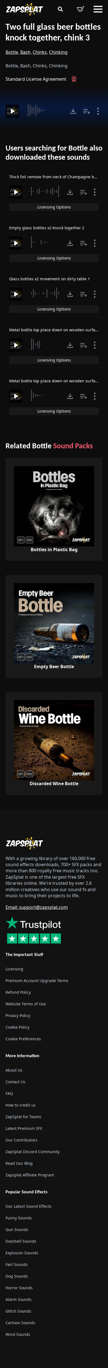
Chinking (58, 52)
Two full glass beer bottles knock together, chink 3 (53, 33)
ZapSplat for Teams (23, 1116)
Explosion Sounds (22, 1252)
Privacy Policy (18, 1015)
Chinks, (40, 52)
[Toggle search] (60, 9)
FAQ (9, 1093)
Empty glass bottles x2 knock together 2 (46, 227)
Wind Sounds (18, 1334)
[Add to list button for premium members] (87, 111)
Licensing (14, 969)
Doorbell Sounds (21, 1241)
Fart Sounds (17, 1264)
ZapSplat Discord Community (33, 1151)
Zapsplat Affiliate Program (30, 1175)
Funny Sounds (19, 1217)
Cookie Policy (17, 1027)
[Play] (12, 111)
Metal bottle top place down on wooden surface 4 (56, 380)
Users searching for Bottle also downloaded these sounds (54, 153)
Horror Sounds (19, 1287)
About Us (14, 1070)
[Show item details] (98, 111)
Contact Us (15, 1081)
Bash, (26, 52)
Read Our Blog (19, 1163)
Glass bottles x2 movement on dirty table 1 (49, 278)
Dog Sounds (17, 1276)
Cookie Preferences (23, 1038)
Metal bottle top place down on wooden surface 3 (56, 329)
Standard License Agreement (36, 79)
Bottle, (12, 52)
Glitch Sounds (18, 1311)
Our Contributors (21, 1140)
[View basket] (80, 9)
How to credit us (21, 1105)
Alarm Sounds (19, 1299)
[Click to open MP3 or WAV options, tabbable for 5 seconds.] (73, 111)
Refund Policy (18, 992)
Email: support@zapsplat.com (37, 907)
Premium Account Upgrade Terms (37, 980)
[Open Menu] (98, 9)
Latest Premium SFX (24, 1128)
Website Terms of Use (26, 1003)
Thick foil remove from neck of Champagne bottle (56, 176)
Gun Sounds (17, 1229)
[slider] (44, 110)
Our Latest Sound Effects (29, 1206)
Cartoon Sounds (20, 1322)
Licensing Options (54, 207)
